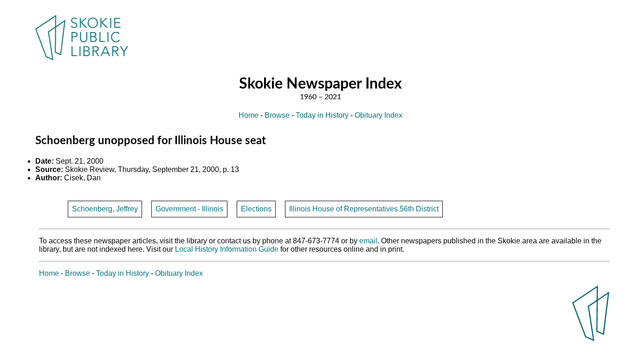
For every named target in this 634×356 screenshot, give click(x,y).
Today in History (322, 115)
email (368, 241)
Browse (277, 115)
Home (249, 115)
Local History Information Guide (226, 249)
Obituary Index (378, 115)
